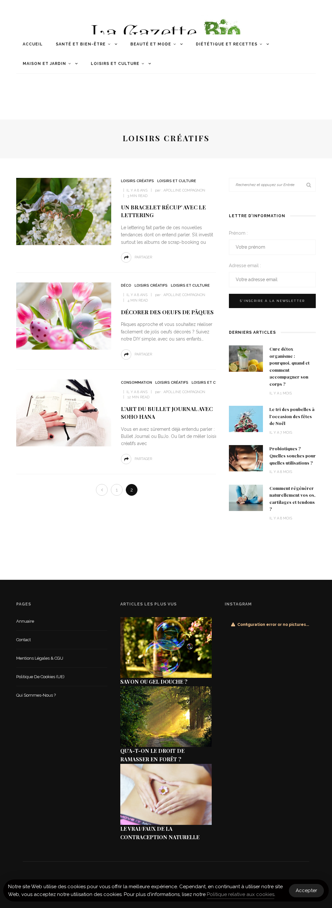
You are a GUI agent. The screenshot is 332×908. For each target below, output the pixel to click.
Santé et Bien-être (81, 44)
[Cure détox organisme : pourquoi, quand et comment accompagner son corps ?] (246, 358)
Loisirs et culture (115, 63)
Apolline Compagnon (184, 190)
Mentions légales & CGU (39, 658)
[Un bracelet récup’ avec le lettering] (63, 211)
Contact (23, 639)
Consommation (136, 382)
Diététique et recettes (226, 44)
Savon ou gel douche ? (153, 681)
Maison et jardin (44, 63)
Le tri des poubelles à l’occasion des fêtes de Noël (291, 416)
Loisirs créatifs (137, 181)
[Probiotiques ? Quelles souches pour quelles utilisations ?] (246, 458)
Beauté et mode (150, 44)
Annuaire (25, 621)
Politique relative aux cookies (240, 894)
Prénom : (238, 233)
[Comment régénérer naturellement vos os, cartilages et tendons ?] (246, 497)
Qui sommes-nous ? (36, 695)
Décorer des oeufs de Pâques (167, 312)
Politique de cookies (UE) (40, 676)
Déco (126, 285)
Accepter (306, 890)
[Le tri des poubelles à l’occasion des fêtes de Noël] (246, 419)
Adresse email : (245, 265)
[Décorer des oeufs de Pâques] (63, 316)
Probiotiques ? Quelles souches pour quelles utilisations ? (292, 455)
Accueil (33, 44)
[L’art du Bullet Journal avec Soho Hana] (63, 412)
